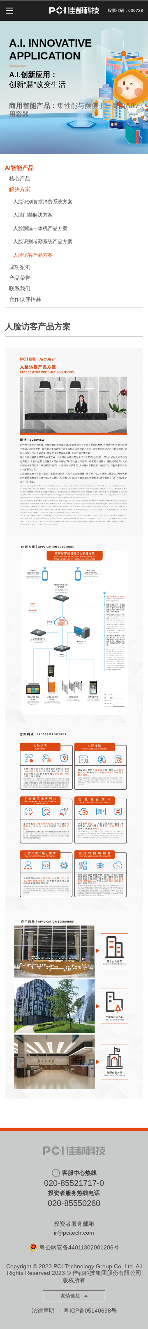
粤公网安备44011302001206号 (79, 1247)
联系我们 (19, 288)
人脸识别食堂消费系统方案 (42, 202)
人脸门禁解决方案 (33, 215)
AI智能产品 (19, 167)
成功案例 (19, 267)
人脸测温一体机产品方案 (40, 228)
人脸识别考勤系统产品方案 (42, 241)
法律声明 (43, 1310)
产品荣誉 (19, 278)
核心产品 (19, 179)
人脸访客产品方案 (33, 255)
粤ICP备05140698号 (90, 1310)
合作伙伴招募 (25, 299)
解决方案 (19, 189)
